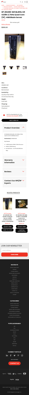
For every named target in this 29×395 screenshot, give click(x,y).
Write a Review (5, 24)
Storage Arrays (14, 271)
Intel (14, 337)
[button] (14, 363)
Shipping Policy (14, 286)
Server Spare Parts (14, 267)
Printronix (14, 343)
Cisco (14, 334)
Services (14, 277)
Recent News (14, 288)
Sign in (11, 292)
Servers (14, 269)
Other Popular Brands (14, 315)
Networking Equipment (14, 311)
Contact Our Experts (13, 116)
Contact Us (14, 290)
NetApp (14, 341)
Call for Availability (22, 230)
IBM (14, 326)
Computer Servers (14, 305)
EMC (14, 339)
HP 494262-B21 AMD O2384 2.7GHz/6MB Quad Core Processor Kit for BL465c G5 (21, 218)
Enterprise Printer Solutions (14, 313)
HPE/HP (14, 332)
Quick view (7, 227)
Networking (14, 275)
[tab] (14, 128)
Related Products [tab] (13, 192)
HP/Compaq (14, 335)
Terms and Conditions (14, 281)
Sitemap (14, 294)
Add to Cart (7, 230)
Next (27, 206)
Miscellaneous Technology (14, 317)
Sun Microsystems (14, 330)
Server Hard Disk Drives (14, 273)
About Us (14, 279)
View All (14, 345)
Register (17, 292)
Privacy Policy (14, 283)
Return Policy (14, 284)
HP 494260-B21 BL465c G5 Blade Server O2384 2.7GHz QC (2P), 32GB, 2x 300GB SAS (7, 218)
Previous (2, 206)
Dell (14, 328)
